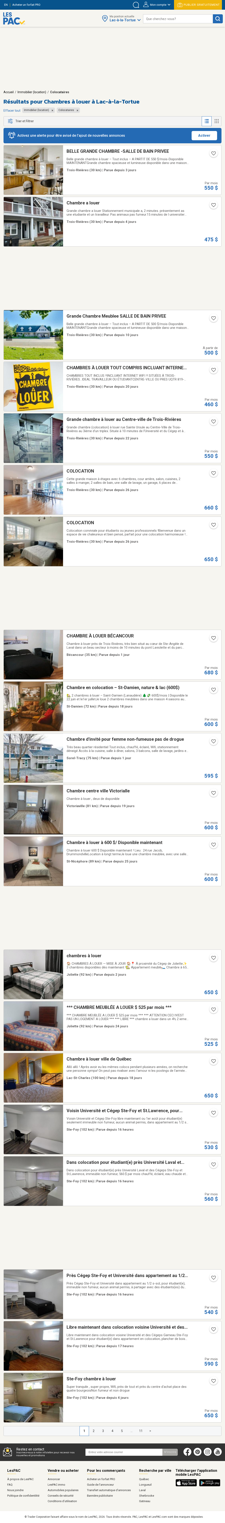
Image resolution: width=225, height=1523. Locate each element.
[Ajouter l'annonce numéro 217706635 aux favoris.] (213, 846)
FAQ (10, 1484)
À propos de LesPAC (20, 1479)
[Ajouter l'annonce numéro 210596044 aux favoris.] (213, 320)
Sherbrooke (146, 1495)
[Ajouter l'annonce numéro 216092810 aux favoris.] (213, 743)
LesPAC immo (56, 1484)
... (131, 1431)
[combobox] (178, 18)
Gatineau (144, 1501)
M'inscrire (170, 1452)
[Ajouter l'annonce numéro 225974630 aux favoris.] (213, 639)
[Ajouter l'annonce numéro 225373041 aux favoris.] (213, 1062)
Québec (144, 1479)
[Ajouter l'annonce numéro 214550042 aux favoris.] (213, 371)
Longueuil (145, 1484)
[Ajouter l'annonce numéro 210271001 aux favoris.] (213, 423)
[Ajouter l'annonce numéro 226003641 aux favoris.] (213, 1114)
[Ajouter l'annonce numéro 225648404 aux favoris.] (213, 155)
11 (141, 1431)
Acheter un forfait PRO (101, 1479)
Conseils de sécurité (60, 1495)
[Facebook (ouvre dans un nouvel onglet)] (187, 1454)
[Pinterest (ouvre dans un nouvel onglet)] (197, 1454)
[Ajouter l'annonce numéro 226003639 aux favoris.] (213, 1279)
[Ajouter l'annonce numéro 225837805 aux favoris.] (213, 1382)
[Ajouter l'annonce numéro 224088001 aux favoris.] (213, 959)
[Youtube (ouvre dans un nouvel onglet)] (219, 1454)
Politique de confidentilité (23, 1495)
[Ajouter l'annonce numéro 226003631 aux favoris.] (213, 1331)
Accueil (9, 92)
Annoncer (54, 1479)
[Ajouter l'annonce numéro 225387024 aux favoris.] (213, 794)
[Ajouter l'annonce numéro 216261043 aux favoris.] (213, 691)
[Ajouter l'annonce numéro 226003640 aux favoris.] (213, 1166)
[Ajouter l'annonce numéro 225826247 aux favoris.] (213, 206)
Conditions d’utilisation (62, 1501)
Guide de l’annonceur (100, 1484)
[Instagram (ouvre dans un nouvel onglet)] (208, 1454)
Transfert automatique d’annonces (109, 1490)
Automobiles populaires (63, 1490)
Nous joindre (15, 1490)
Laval (142, 1490)
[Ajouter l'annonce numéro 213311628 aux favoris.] (213, 526)
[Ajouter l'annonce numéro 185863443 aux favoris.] (213, 1011)
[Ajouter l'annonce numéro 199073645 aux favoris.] (213, 474)
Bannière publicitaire (100, 1495)
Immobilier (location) (32, 92)
